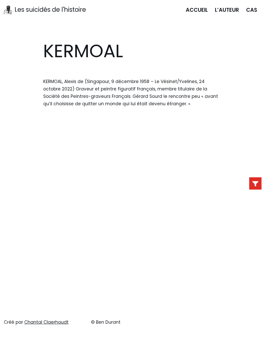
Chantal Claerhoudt (46, 322)
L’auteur (227, 10)
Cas (251, 10)
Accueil (197, 10)
